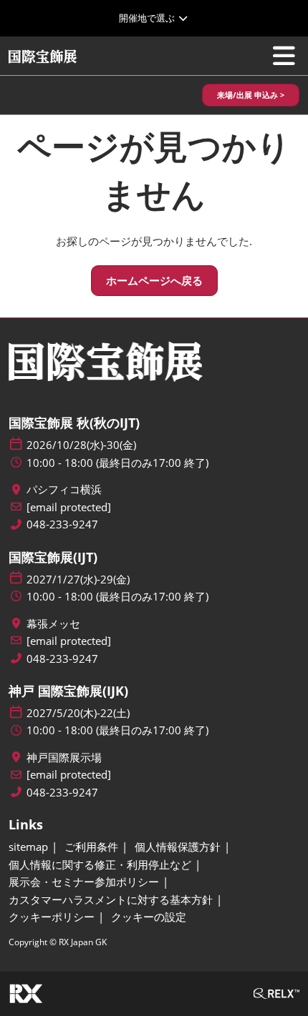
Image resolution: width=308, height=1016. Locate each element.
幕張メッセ (53, 624)
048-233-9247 (62, 524)
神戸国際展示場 (64, 757)
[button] (250, 95)
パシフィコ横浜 (64, 489)
